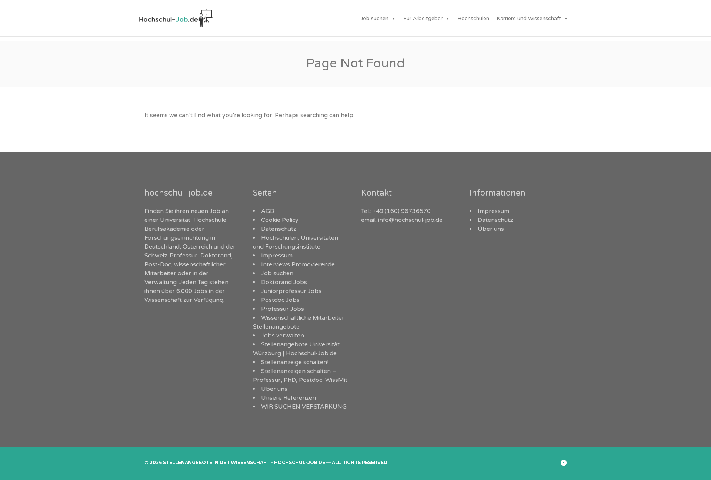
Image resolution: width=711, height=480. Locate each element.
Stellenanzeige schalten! (294, 362)
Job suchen (374, 18)
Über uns (274, 389)
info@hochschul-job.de (410, 220)
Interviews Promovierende (298, 264)
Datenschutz (278, 229)
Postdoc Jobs (280, 300)
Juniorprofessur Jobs (291, 291)
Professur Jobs (282, 309)
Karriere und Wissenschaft (529, 18)
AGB (267, 211)
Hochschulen (473, 18)
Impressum (277, 255)
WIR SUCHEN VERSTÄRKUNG (304, 406)
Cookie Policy (279, 220)
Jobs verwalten (282, 335)
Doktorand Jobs (284, 282)
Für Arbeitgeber (423, 18)
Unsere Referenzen (288, 397)
